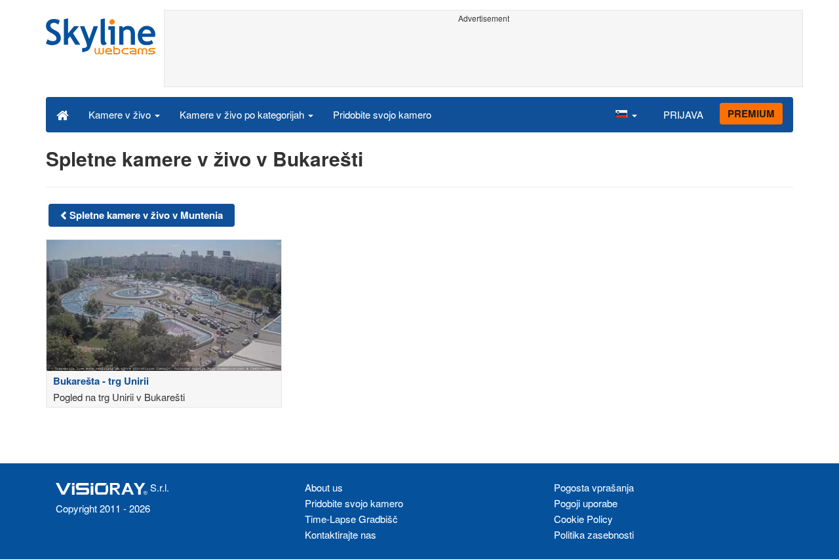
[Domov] (63, 114)
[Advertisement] (483, 57)
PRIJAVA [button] (683, 114)
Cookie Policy (583, 519)
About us (324, 487)
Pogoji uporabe (585, 503)
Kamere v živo (120, 114)
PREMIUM (751, 113)
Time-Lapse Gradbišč (351, 519)
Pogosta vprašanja (594, 487)
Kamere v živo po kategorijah (243, 114)
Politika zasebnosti (594, 534)
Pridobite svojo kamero (382, 114)
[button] (626, 114)
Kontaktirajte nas (340, 534)
